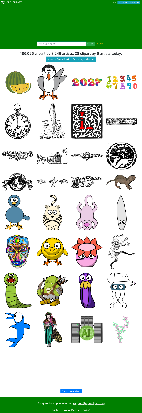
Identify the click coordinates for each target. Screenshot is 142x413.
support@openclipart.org (89, 403)
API (89, 410)
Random (100, 44)
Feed (85, 410)
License (67, 410)
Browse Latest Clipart (71, 391)
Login (114, 2)
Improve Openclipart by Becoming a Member (71, 59)
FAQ (53, 410)
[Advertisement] (71, 23)
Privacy (59, 410)
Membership (76, 410)
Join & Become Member (129, 2)
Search (90, 44)
